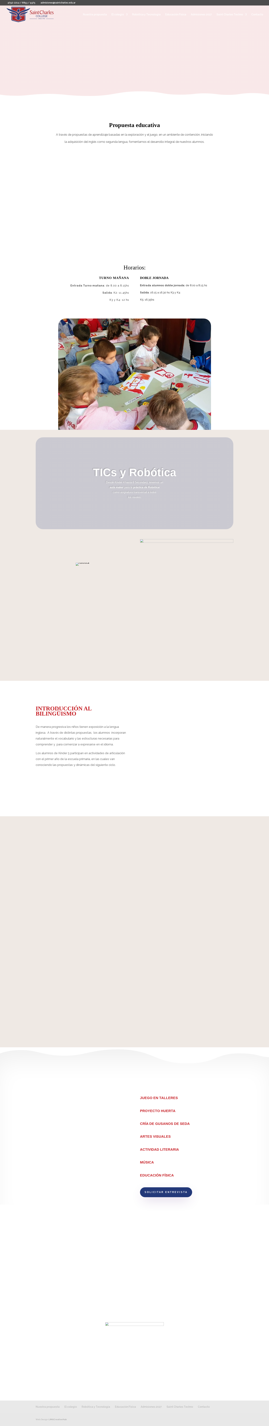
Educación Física (175, 14)
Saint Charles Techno (229, 14)
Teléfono (153, 1272)
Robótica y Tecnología (146, 14)
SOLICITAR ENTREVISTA (166, 1192)
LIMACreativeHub (57, 1419)
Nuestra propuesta (95, 14)
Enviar (222, 1295)
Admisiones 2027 (201, 14)
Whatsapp (154, 1279)
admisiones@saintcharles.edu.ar (76, 1276)
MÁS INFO (133, 62)
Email (150, 1287)
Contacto (257, 14)
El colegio (117, 14)
